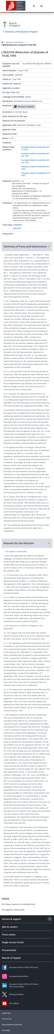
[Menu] (41, 6)
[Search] (34, 6)
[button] (27, 246)
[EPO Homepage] (15, 6)
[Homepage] (3, 42)
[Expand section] (49, 919)
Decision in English (26, 106)
